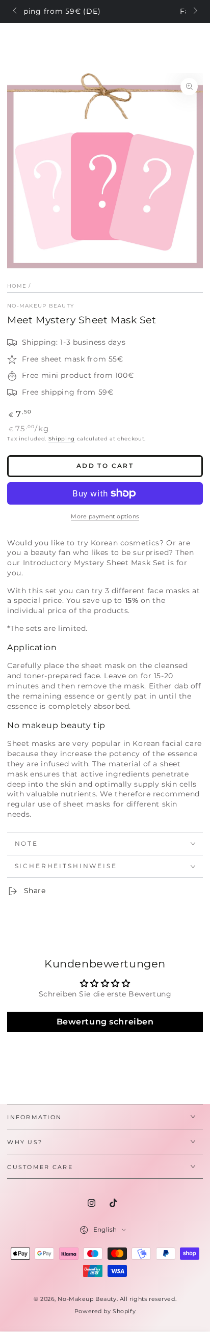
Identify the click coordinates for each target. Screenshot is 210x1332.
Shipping (61, 438)
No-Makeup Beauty (40, 306)
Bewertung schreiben (105, 1021)
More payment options (105, 516)
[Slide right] (194, 12)
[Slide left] (15, 12)
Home (17, 286)
